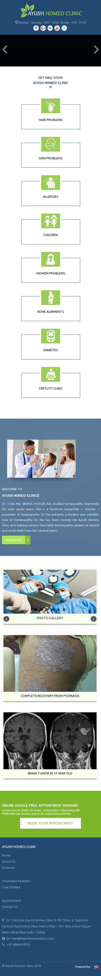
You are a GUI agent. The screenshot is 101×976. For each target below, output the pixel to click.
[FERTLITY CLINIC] (51, 374)
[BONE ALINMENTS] (51, 297)
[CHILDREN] (51, 221)
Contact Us (10, 906)
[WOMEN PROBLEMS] (51, 259)
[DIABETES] (51, 336)
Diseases (8, 867)
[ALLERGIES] (51, 182)
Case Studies (11, 887)
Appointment (11, 900)
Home (6, 855)
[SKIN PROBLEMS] (51, 144)
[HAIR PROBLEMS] (51, 105)
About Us (8, 861)
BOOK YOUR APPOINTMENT (50, 823)
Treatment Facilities (16, 881)
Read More (13, 540)
